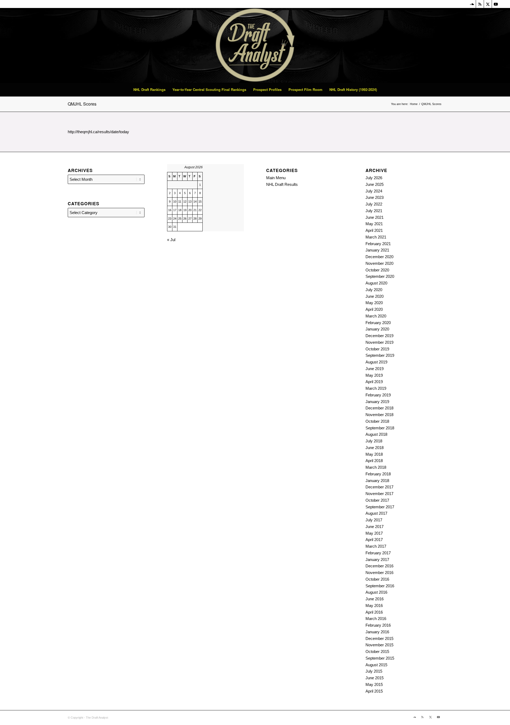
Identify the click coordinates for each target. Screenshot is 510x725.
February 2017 (378, 553)
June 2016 (375, 599)
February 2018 (378, 474)
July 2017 (374, 520)
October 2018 (377, 421)
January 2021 (377, 250)
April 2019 (374, 381)
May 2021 (374, 223)
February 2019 (378, 395)
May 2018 (374, 454)
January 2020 (377, 329)
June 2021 (375, 217)
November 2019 (379, 342)
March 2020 (376, 316)
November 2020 (379, 263)
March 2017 (376, 546)
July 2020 (374, 289)
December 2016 (379, 566)
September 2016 (380, 586)
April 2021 (374, 230)
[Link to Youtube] (496, 4)
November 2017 (379, 493)
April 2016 (374, 612)
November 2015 (379, 645)
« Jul (171, 239)
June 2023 (375, 197)
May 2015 (374, 684)
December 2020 (379, 256)
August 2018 (376, 434)
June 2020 (375, 296)
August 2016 (376, 592)
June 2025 (375, 184)
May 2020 (374, 302)
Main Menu (276, 177)
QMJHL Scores (82, 104)
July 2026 (374, 177)
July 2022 (374, 204)
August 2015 (376, 665)
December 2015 (379, 638)
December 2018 (379, 408)
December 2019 (379, 335)
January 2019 (377, 401)
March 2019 (376, 388)
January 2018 (377, 480)
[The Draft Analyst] (255, 45)
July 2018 (374, 441)
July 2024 (374, 191)
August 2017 (376, 513)
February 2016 (378, 625)
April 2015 (374, 691)
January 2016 (377, 632)
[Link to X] (488, 4)
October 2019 (377, 349)
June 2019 (375, 368)
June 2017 (375, 526)
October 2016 (377, 579)
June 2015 (375, 678)
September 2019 (380, 355)
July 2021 (374, 210)
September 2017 (380, 507)
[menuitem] (149, 89)
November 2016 (379, 572)
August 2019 (376, 362)
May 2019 (374, 375)
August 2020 (376, 283)
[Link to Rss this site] (480, 4)
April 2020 (374, 309)
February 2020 (378, 322)
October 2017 (377, 500)
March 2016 (376, 618)
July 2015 (374, 671)
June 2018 (375, 447)
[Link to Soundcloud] (472, 4)
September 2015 (380, 658)
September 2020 (380, 276)
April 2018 (374, 460)
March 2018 (376, 467)
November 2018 (379, 414)
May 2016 (374, 605)
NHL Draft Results (282, 184)
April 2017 (374, 539)
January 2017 (377, 559)
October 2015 (377, 651)
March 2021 (376, 237)
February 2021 (378, 243)
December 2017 (379, 487)
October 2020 (377, 270)
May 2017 (374, 533)
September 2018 (380, 428)
